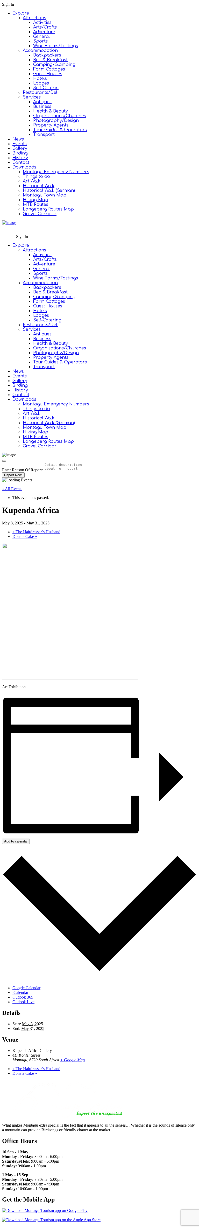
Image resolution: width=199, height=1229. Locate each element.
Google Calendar (26, 988)
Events (19, 144)
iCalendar (20, 992)
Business (42, 106)
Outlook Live (23, 1002)
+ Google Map (72, 1060)
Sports (40, 41)
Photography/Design (56, 120)
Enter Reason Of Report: (22, 470)
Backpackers (47, 55)
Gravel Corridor (39, 214)
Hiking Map (35, 200)
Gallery (19, 148)
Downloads (24, 167)
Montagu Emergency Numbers (56, 172)
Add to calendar (16, 841)
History (20, 158)
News (18, 139)
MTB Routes (35, 204)
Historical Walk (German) (49, 190)
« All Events (12, 489)
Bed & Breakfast (50, 60)
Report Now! (13, 475)
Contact (20, 162)
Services (32, 97)
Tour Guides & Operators (60, 130)
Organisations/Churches (59, 116)
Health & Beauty (50, 111)
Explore (20, 13)
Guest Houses (47, 74)
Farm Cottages (49, 69)
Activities (42, 22)
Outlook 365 (22, 997)
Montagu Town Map (44, 195)
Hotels (40, 78)
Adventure (44, 32)
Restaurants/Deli (40, 92)
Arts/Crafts (45, 27)
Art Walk (31, 181)
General (41, 36)
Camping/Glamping (54, 64)
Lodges (41, 83)
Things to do (36, 176)
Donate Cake (24, 536)
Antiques (42, 102)
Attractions (34, 18)
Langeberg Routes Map (48, 209)
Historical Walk (38, 186)
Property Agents (50, 125)
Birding (20, 153)
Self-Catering (47, 88)
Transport (44, 134)
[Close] (4, 461)
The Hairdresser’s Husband (36, 532)
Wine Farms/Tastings (55, 46)
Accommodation (40, 50)
